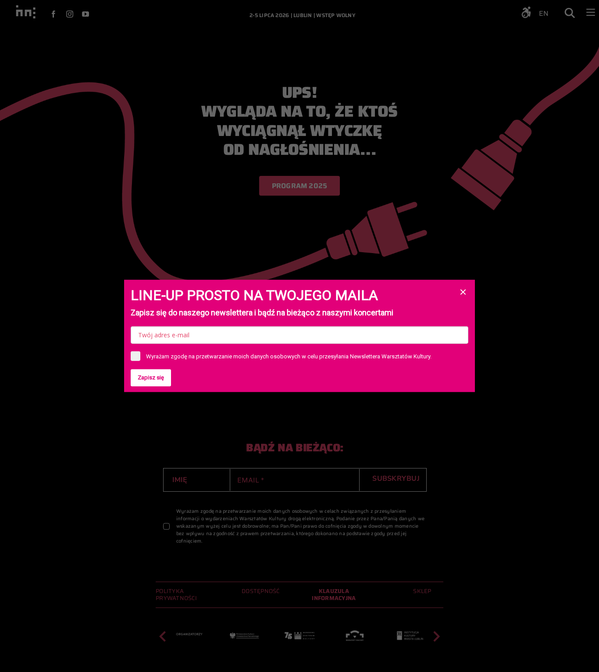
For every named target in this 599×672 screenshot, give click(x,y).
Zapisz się (151, 377)
